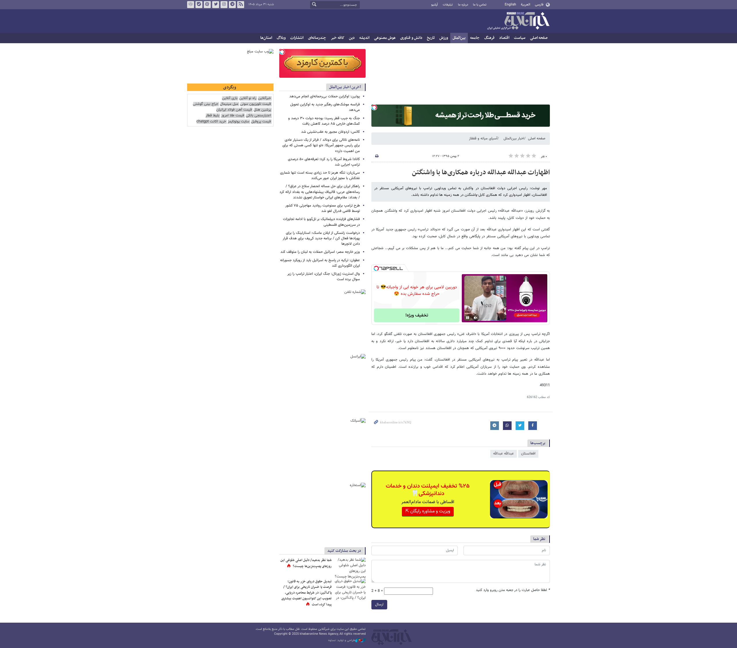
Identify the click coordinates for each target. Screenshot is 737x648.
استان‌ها (266, 38)
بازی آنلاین (230, 98)
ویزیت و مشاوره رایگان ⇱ (427, 511)
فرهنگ (489, 38)
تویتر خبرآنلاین (215, 4)
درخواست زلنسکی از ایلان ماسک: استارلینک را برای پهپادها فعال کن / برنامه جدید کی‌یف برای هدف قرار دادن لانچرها (321, 238)
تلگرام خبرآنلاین (232, 4)
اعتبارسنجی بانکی (258, 115)
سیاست (519, 38)
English (510, 4)
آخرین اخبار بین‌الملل (345, 87)
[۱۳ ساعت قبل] (350, 589)
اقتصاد (504, 38)
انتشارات (296, 38)
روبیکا (190, 4)
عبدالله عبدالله (503, 453)
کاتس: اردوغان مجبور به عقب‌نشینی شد (330, 132)
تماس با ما (480, 4)
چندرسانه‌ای (317, 38)
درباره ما (463, 4)
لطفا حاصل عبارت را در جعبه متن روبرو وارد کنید (513, 590)
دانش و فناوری (411, 38)
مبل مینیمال (229, 104)
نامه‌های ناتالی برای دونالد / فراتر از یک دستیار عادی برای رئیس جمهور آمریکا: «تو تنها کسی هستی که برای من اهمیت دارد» (321, 145)
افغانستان (528, 453)
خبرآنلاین (518, 21)
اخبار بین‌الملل (514, 138)
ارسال (379, 604)
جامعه (475, 38)
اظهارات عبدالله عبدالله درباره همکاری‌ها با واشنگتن (481, 172)
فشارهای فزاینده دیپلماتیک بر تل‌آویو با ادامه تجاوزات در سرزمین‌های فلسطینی (321, 222)
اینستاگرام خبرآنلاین (224, 4)
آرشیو (434, 4)
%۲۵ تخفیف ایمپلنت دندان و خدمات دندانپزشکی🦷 (428, 490)
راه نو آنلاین (247, 98)
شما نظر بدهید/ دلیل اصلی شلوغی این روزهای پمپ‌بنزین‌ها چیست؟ (306, 563)
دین (352, 38)
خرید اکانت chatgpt (211, 121)
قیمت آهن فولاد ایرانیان (234, 110)
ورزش (443, 38)
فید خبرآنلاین (240, 4)
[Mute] (475, 317)
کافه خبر (337, 38)
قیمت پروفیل (261, 121)
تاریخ (431, 38)
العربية (525, 4)
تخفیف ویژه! (416, 315)
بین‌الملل (459, 38)
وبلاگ (281, 38)
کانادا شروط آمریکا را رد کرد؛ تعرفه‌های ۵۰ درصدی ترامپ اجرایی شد (324, 162)
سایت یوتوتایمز (238, 121)
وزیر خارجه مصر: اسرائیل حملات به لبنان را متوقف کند (320, 252)
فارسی (539, 4)
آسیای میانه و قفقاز (483, 138)
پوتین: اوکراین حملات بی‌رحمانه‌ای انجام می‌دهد (324, 96)
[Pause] (467, 317)
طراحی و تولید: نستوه (341, 640)
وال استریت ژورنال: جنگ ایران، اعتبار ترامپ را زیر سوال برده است (323, 276)
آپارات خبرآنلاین (207, 4)
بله (198, 4)
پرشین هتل (262, 110)
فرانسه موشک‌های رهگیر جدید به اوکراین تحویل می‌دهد (325, 107)
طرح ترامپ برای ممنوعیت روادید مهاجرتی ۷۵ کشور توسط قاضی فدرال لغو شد (322, 208)
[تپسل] (374, 107)
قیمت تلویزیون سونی (255, 104)
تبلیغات (448, 4)
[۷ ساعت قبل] (350, 568)
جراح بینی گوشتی (205, 104)
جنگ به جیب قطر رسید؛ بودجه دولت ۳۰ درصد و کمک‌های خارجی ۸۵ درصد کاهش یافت (324, 121)
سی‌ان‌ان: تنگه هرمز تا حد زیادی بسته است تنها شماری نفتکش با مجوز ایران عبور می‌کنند (320, 175)
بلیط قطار (212, 115)
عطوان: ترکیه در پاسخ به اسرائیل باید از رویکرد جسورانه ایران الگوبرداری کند (320, 263)
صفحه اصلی (539, 38)
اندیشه (364, 38)
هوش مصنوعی (385, 38)
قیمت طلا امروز (232, 115)
